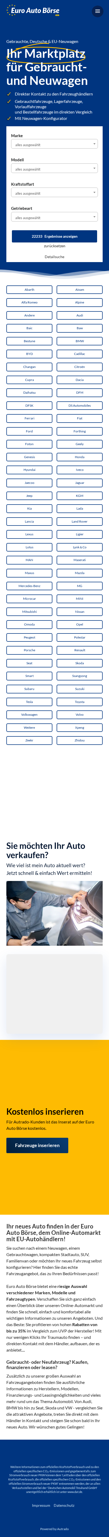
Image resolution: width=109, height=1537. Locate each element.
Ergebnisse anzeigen (55, 236)
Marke (17, 135)
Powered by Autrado (54, 1529)
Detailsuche (54, 256)
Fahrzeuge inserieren (37, 1145)
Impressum (41, 1505)
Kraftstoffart (22, 184)
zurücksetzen (54, 246)
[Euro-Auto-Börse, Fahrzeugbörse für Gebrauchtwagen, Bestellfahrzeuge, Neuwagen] (32, 11)
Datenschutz (64, 1505)
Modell (17, 159)
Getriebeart (21, 208)
